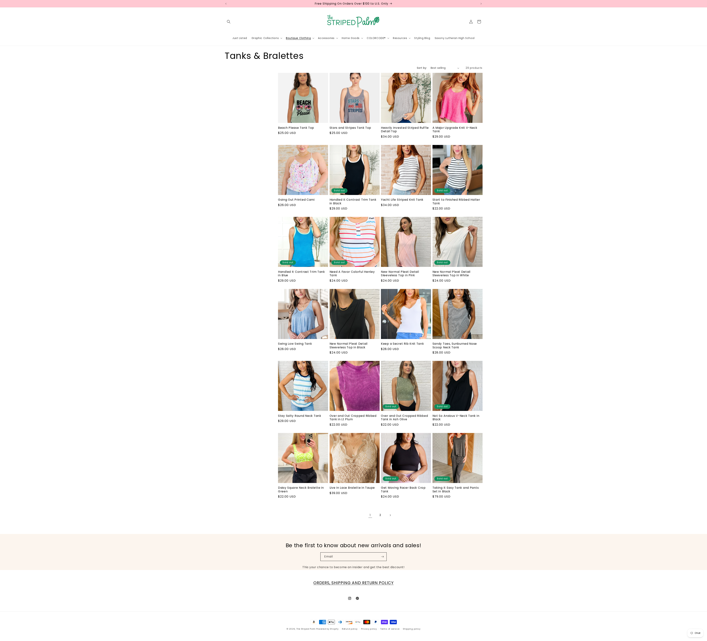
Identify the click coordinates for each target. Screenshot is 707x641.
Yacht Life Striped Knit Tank (402, 199)
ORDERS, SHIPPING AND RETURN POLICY (353, 583)
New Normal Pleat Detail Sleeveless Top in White (451, 273)
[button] (229, 22)
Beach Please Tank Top (296, 127)
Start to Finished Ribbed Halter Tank (456, 201)
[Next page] (390, 515)
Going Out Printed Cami (296, 199)
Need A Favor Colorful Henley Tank (352, 273)
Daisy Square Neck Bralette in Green (301, 489)
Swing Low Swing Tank (295, 343)
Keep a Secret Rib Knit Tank (402, 343)
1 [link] (370, 515)
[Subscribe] (382, 556)
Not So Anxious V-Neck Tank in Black (455, 417)
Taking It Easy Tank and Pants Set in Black (455, 489)
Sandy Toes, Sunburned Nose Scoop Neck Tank (454, 345)
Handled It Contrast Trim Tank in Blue (301, 273)
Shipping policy (412, 628)
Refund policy (350, 628)
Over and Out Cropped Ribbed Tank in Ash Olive (404, 417)
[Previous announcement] (226, 3)
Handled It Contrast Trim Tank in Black (353, 201)
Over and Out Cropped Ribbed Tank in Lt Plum (353, 417)
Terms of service (389, 628)
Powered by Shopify (327, 628)
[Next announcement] (481, 3)
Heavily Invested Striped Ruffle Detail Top (405, 129)
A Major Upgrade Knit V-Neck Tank (454, 129)
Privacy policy (369, 628)
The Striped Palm (306, 628)
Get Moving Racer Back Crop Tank (403, 489)
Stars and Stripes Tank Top (350, 127)
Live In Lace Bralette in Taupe (352, 487)
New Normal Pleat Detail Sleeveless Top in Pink (400, 273)
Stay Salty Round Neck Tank (299, 416)
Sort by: (422, 68)
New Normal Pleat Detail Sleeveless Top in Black (349, 345)
